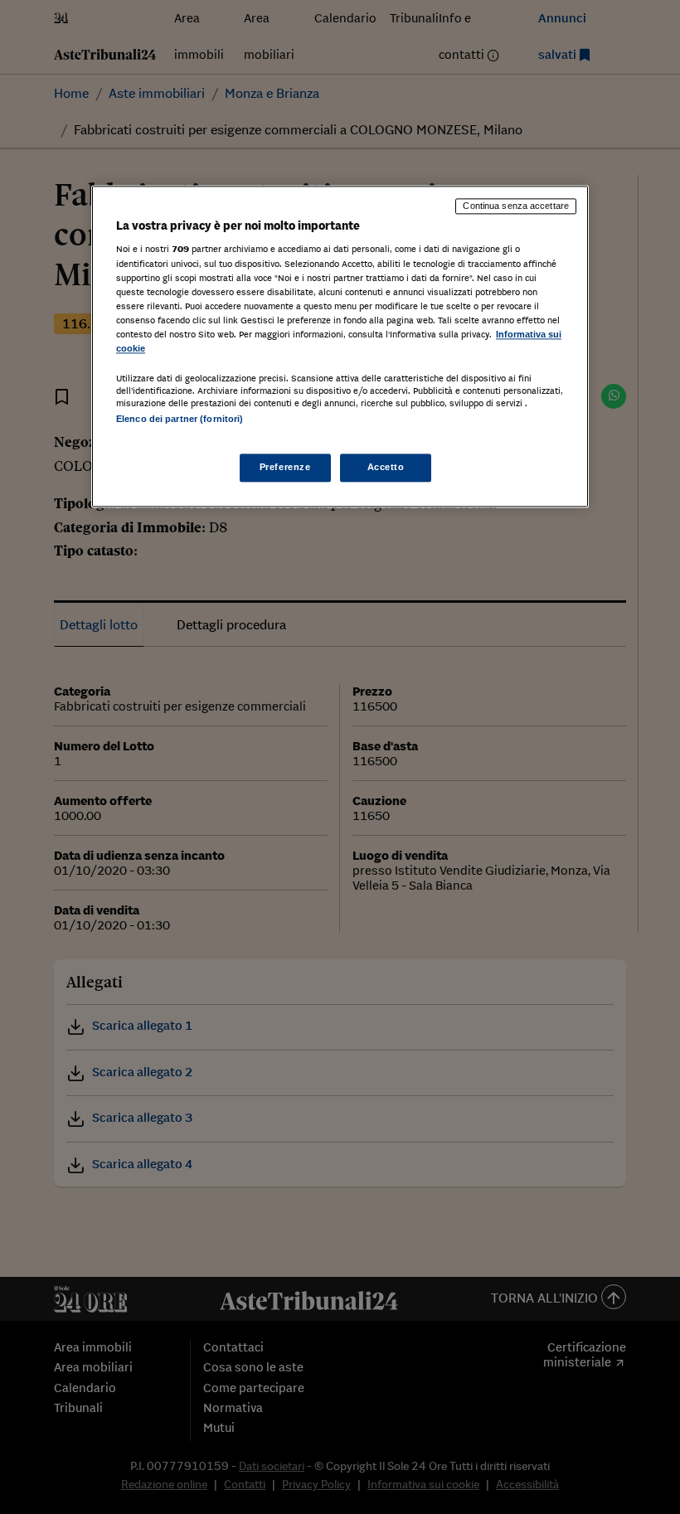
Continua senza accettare (516, 206)
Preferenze (285, 468)
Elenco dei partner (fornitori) (179, 419)
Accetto (386, 468)
